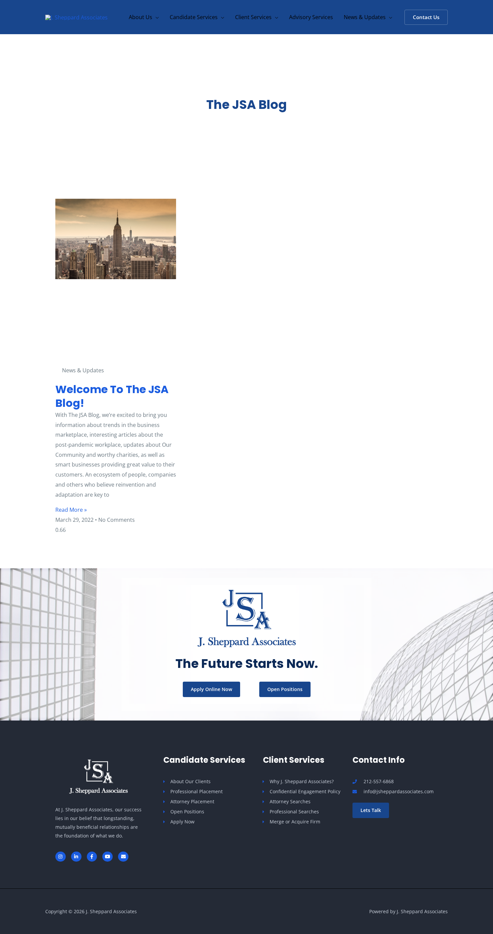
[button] (155, 17)
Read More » (71, 509)
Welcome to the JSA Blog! (112, 396)
